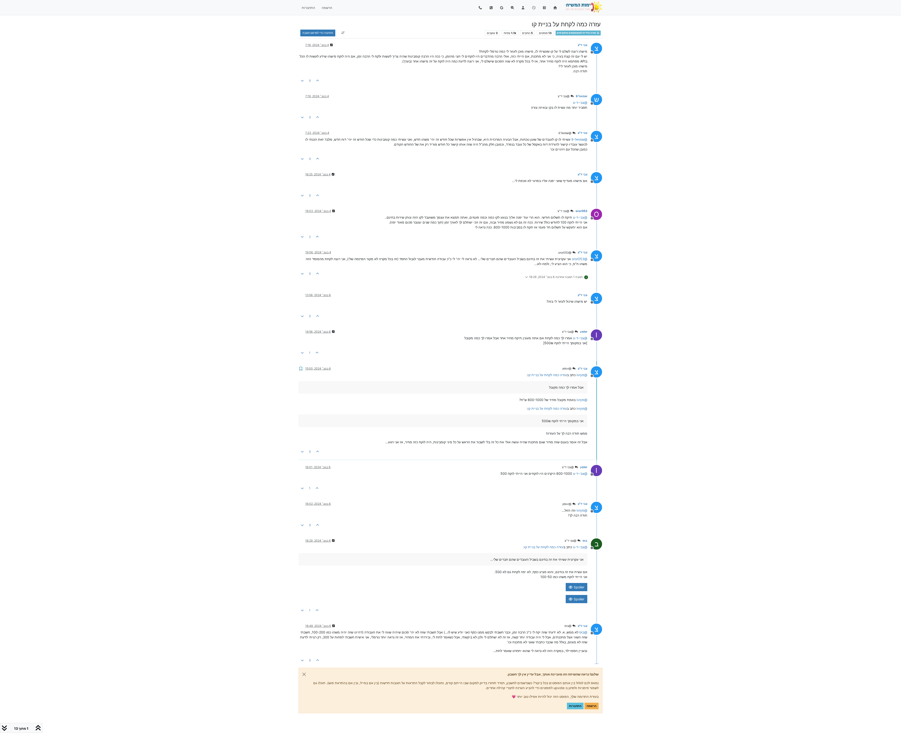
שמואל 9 (581, 96)
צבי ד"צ (582, 45)
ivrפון (583, 331)
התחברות (575, 706)
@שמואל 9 (565, 133)
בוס (585, 540)
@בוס (568, 626)
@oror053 (565, 252)
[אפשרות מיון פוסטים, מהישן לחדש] (343, 33)
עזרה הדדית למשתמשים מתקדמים (576, 33)
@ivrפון (567, 368)
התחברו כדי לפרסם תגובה (317, 33)
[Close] (304, 674)
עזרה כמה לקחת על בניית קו (547, 375)
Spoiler (578, 587)
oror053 (581, 211)
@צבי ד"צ (564, 96)
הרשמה (591, 706)
